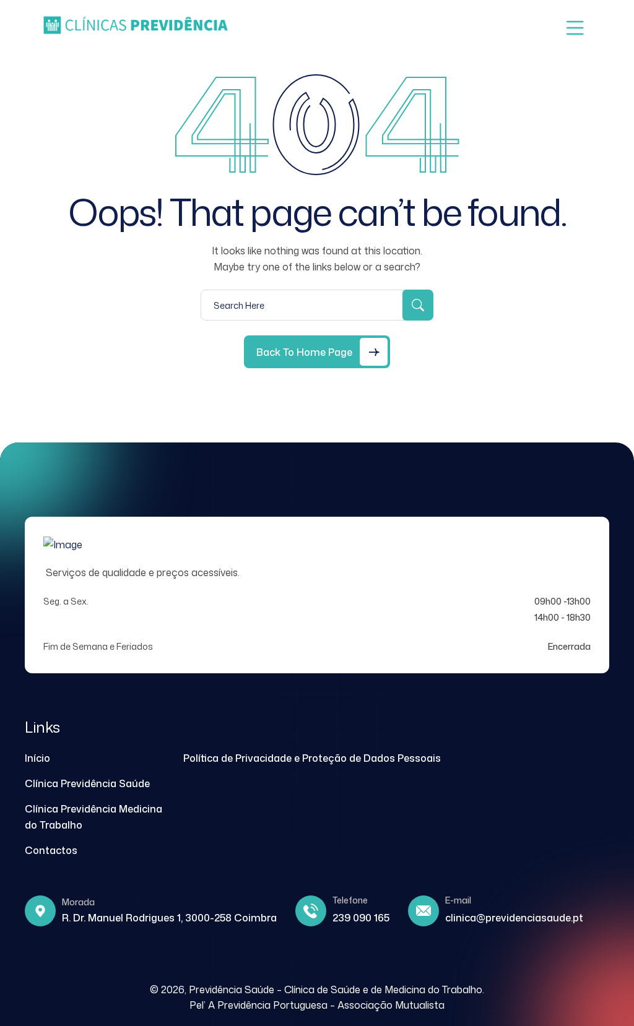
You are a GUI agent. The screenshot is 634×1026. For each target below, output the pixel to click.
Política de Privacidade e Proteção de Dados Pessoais (312, 758)
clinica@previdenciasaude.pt (514, 918)
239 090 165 (360, 918)
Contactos (51, 850)
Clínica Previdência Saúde (87, 783)
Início (37, 758)
